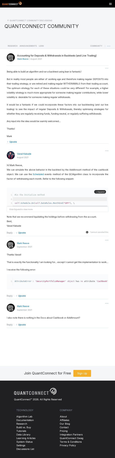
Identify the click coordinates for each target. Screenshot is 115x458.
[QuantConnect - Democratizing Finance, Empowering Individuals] (12, 4)
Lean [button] (41, 46)
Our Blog (65, 423)
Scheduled (38, 174)
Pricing (64, 430)
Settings (20, 445)
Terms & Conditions (71, 441)
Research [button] (13, 46)
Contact (64, 427)
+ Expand (100, 192)
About (63, 416)
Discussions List (25, 448)
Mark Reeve (23, 243)
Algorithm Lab (24, 416)
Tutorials (21, 430)
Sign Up (82, 373)
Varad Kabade (24, 154)
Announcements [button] (28, 46)
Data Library (23, 434)
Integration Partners (71, 434)
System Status (24, 441)
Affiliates (64, 420)
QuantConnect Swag (71, 438)
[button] (96, 47)
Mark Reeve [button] (22, 59)
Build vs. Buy (23, 427)
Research (21, 423)
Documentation (25, 420)
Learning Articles (25, 438)
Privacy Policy (68, 445)
